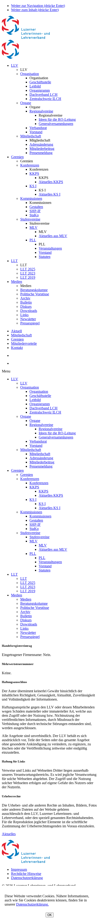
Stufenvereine (30, 219)
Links (24, 315)
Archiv (25, 298)
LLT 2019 (27, 277)
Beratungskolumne (34, 290)
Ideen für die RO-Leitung (57, 119)
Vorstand (35, 132)
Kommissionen (31, 198)
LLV (14, 65)
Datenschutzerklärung (27, 878)
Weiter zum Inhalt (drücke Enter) (35, 10)
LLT (14, 261)
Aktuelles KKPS (51, 182)
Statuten (44, 257)
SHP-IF (35, 211)
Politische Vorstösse (34, 294)
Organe (25, 103)
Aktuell (16, 331)
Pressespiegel (30, 323)
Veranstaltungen (50, 248)
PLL (32, 240)
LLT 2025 (27, 269)
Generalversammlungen (56, 124)
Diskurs (26, 306)
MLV (33, 228)
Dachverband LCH (43, 95)
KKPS (34, 173)
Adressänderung (41, 144)
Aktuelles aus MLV (53, 236)
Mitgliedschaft (30, 136)
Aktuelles (9, 834)
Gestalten (36, 207)
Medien (16, 282)
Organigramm (39, 90)
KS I (32, 186)
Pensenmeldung (40, 153)
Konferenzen (29, 165)
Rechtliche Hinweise (26, 874)
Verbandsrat (38, 128)
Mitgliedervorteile (24, 343)
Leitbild (35, 86)
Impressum (19, 869)
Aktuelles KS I (49, 194)
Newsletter (28, 319)
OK (49, 915)
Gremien (17, 157)
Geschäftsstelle (40, 82)
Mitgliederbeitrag (41, 149)
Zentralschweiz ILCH (45, 99)
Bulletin (26, 302)
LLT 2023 (27, 273)
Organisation (29, 74)
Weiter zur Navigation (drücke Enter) (38, 6)
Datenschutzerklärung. (32, 904)
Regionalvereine (41, 111)
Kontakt (17, 348)
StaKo (34, 215)
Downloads (28, 311)
